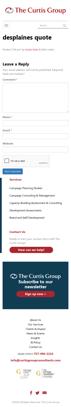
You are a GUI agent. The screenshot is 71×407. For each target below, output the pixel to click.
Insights (35, 338)
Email (7, 130)
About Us (35, 320)
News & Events (36, 333)
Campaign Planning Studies (25, 188)
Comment (10, 79)
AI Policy (35, 342)
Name (7, 117)
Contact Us (35, 347)
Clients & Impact (35, 329)
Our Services (35, 324)
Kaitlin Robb (31, 49)
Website (8, 143)
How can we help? (31, 250)
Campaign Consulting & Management (32, 195)
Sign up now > (35, 294)
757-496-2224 (43, 353)
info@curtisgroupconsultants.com (35, 360)
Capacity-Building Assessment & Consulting (35, 203)
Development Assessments (25, 210)
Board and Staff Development (26, 217)
